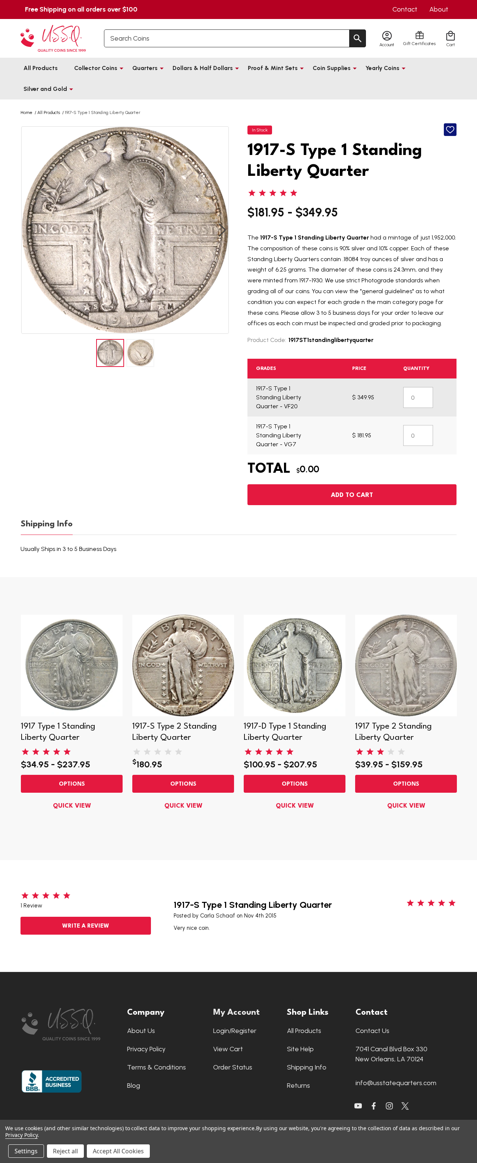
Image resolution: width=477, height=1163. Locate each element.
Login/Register (234, 1031)
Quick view (72, 806)
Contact (404, 9)
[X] (373, 1106)
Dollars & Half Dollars (203, 68)
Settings (26, 1151)
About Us (141, 1031)
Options (72, 784)
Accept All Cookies (118, 1151)
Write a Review (85, 926)
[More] (121, 68)
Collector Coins (95, 68)
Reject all (65, 1151)
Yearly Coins (382, 68)
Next (222, 230)
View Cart (228, 1049)
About (438, 9)
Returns (298, 1085)
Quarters (145, 68)
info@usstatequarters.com (396, 1083)
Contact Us (372, 1031)
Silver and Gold (45, 88)
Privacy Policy (146, 1049)
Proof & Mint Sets (273, 68)
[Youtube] (358, 1106)
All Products (40, 68)
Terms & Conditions (156, 1067)
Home (26, 112)
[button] (71, 1024)
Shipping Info (47, 524)
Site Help (300, 1049)
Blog (133, 1085)
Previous (27, 230)
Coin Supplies (332, 68)
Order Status (232, 1067)
